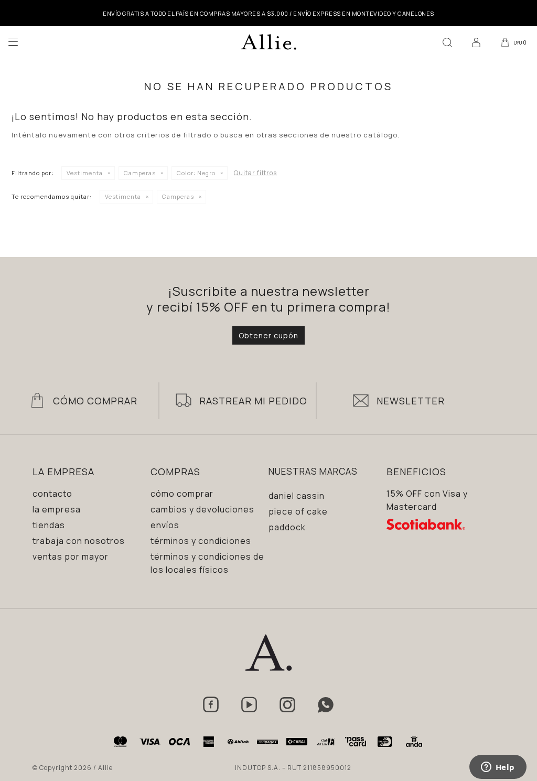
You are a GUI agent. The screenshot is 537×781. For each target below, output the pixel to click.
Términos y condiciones (201, 541)
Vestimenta (85, 173)
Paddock (287, 527)
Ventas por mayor (71, 556)
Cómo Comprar (95, 400)
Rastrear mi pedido (253, 400)
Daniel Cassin (296, 495)
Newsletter (411, 400)
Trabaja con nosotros (79, 541)
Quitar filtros (255, 172)
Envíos (165, 525)
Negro (196, 173)
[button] (447, 42)
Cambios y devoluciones (202, 509)
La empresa (57, 509)
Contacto (52, 493)
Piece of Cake (298, 511)
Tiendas (49, 525)
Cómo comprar (182, 493)
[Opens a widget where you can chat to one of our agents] (498, 768)
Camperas (140, 173)
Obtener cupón (268, 335)
